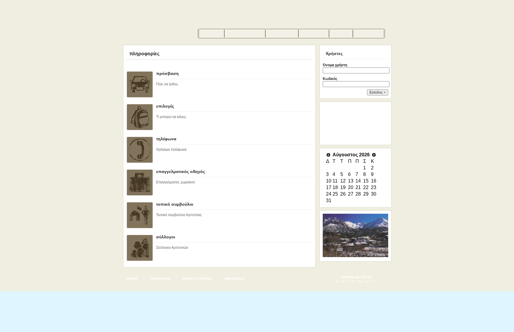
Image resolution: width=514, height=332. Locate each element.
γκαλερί (340, 33)
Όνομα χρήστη (335, 65)
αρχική (131, 278)
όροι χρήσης (234, 278)
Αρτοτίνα (211, 33)
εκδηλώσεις (314, 33)
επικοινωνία (368, 33)
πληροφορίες (282, 33)
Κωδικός (330, 79)
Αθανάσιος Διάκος (245, 33)
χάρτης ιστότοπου (197, 278)
